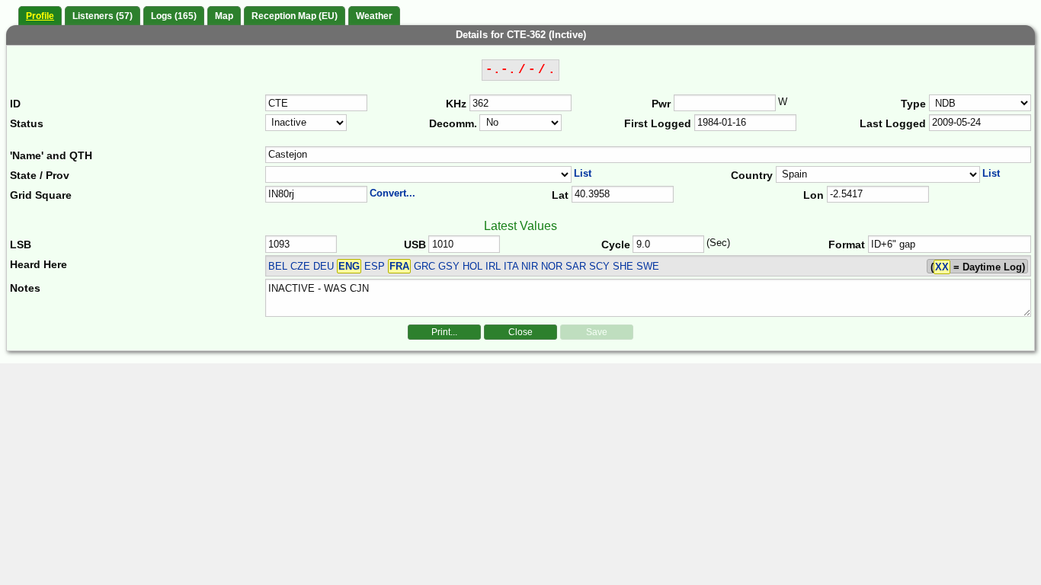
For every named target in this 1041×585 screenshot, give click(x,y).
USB (415, 244)
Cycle (615, 244)
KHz (456, 104)
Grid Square (41, 195)
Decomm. (453, 123)
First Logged (657, 123)
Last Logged (893, 123)
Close (520, 332)
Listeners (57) (102, 16)
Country (752, 175)
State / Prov (39, 175)
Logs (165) (174, 16)
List (582, 173)
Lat (560, 195)
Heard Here (38, 264)
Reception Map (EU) (294, 16)
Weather (374, 16)
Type (913, 104)
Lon (813, 195)
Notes (25, 288)
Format (846, 244)
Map (224, 16)
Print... (444, 332)
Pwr (661, 104)
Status (26, 123)
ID (15, 104)
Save (596, 332)
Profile (40, 16)
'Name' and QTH (51, 155)
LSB (20, 244)
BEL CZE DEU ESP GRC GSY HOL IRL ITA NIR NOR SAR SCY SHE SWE (463, 266)
